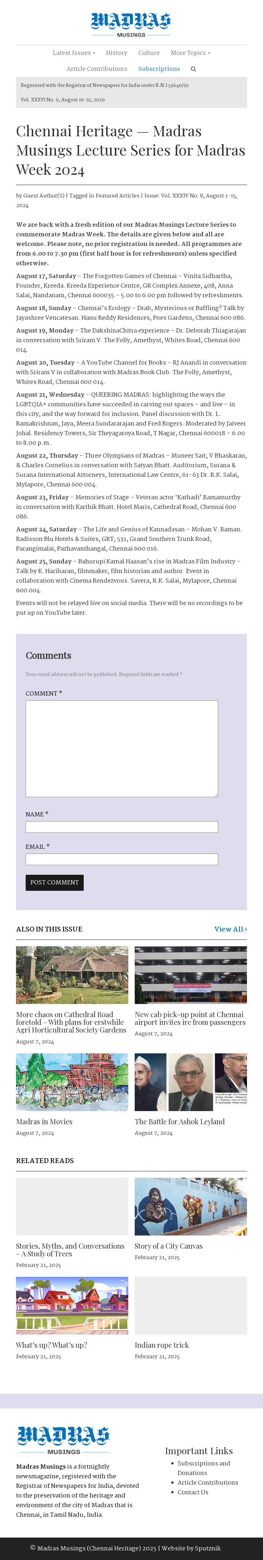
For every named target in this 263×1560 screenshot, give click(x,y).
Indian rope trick (162, 1345)
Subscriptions (159, 69)
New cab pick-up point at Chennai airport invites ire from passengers (190, 1018)
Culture (149, 53)
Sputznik (208, 1549)
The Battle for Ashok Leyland (180, 1121)
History (116, 53)
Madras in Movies (44, 1121)
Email (38, 847)
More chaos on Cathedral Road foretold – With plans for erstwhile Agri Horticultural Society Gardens (71, 1021)
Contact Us (193, 1492)
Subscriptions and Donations (204, 1468)
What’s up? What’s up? (51, 1345)
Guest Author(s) (43, 196)
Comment (44, 694)
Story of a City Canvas (169, 1246)
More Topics (189, 53)
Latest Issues (72, 53)
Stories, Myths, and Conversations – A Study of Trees (70, 1249)
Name (37, 815)
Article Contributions (97, 69)
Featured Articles (118, 196)
